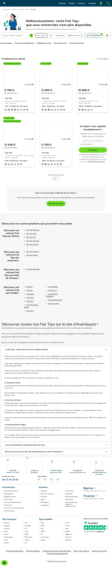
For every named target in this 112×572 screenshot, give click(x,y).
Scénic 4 (68, 537)
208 (42, 523)
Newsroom (8, 505)
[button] (45, 35)
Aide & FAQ (8, 499)
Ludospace (45, 505)
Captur (43, 540)
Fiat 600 (29, 287)
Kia (26, 529)
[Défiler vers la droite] (81, 35)
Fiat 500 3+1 (52, 290)
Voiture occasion (18, 9)
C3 (42, 534)
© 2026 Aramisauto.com (56, 561)
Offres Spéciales (71, 497)
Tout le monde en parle (12, 502)
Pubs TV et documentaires (14, 508)
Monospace (45, 502)
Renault (7, 523)
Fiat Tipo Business (32, 230)
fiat (27, 9)
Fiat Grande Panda (55, 300)
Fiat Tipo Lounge (32, 244)
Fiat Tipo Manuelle (33, 269)
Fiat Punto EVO (53, 304)
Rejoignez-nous (10, 497)
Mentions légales (33, 551)
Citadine (44, 491)
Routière (44, 497)
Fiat (20, 356)
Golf (66, 529)
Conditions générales (14, 551)
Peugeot (7, 526)
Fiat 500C (30, 298)
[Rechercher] (31, 35)
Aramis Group (9, 511)
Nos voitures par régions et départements (71, 504)
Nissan (6, 543)
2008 (43, 526)
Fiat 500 (29, 290)
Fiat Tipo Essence (32, 252)
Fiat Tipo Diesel (31, 255)
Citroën (7, 529)
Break (43, 499)
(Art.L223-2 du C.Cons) (96, 161)
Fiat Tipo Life (31, 237)
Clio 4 (67, 526)
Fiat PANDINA (53, 287)
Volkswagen (8, 537)
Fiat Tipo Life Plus (32, 241)
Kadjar (67, 531)
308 (42, 529)
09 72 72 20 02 (10, 479)
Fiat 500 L (30, 311)
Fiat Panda (30, 294)
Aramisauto (6, 9)
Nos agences (8, 494)
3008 (43, 531)
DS (26, 543)
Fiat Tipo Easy (31, 234)
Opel (6, 531)
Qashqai (68, 540)
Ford (26, 531)
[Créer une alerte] (4, 562)
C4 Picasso (45, 537)
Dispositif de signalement (57, 553)
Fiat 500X (29, 301)
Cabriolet (68, 494)
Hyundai (28, 526)
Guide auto (69, 499)
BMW (27, 534)
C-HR (67, 523)
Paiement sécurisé (99, 551)
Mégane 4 (69, 534)
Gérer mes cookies (81, 551)
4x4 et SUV (69, 491)
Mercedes (28, 537)
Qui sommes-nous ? (11, 491)
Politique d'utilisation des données (57, 551)
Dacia (6, 534)
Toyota (27, 540)
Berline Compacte (47, 494)
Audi (5, 540)
